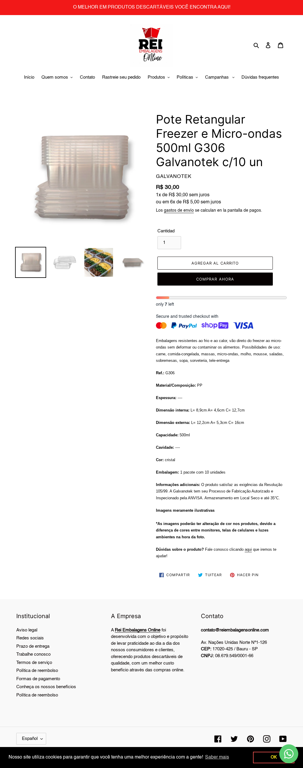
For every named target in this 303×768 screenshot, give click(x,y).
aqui (248, 549)
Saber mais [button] (217, 757)
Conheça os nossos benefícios (46, 687)
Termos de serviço (34, 662)
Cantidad (166, 231)
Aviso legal (26, 630)
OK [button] (274, 757)
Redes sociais (30, 638)
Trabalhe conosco (33, 654)
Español (30, 738)
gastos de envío (179, 210)
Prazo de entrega (32, 646)
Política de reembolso (37, 670)
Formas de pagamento (38, 679)
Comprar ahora (215, 279)
